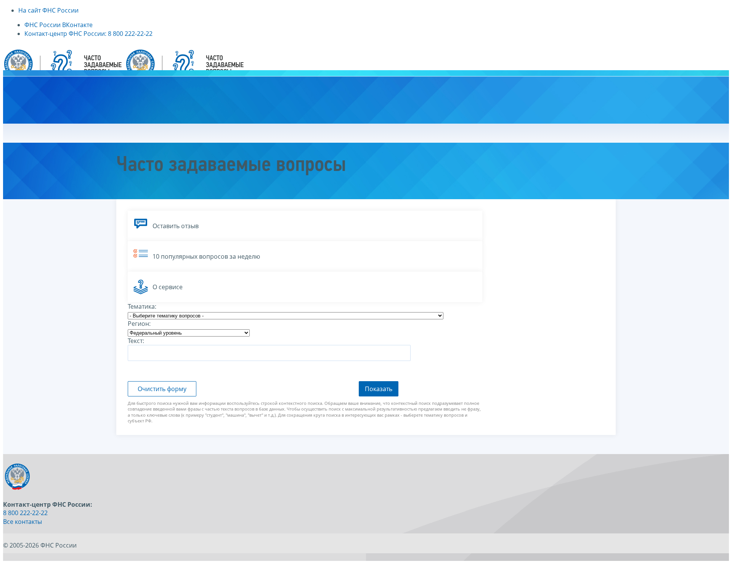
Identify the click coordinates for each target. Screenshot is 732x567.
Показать (378, 389)
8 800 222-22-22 (25, 513)
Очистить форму (162, 389)
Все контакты (22, 521)
